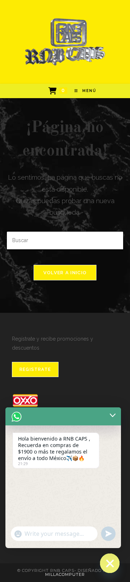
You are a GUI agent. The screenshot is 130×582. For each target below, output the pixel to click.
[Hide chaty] (110, 563)
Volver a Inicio (65, 272)
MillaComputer (65, 574)
